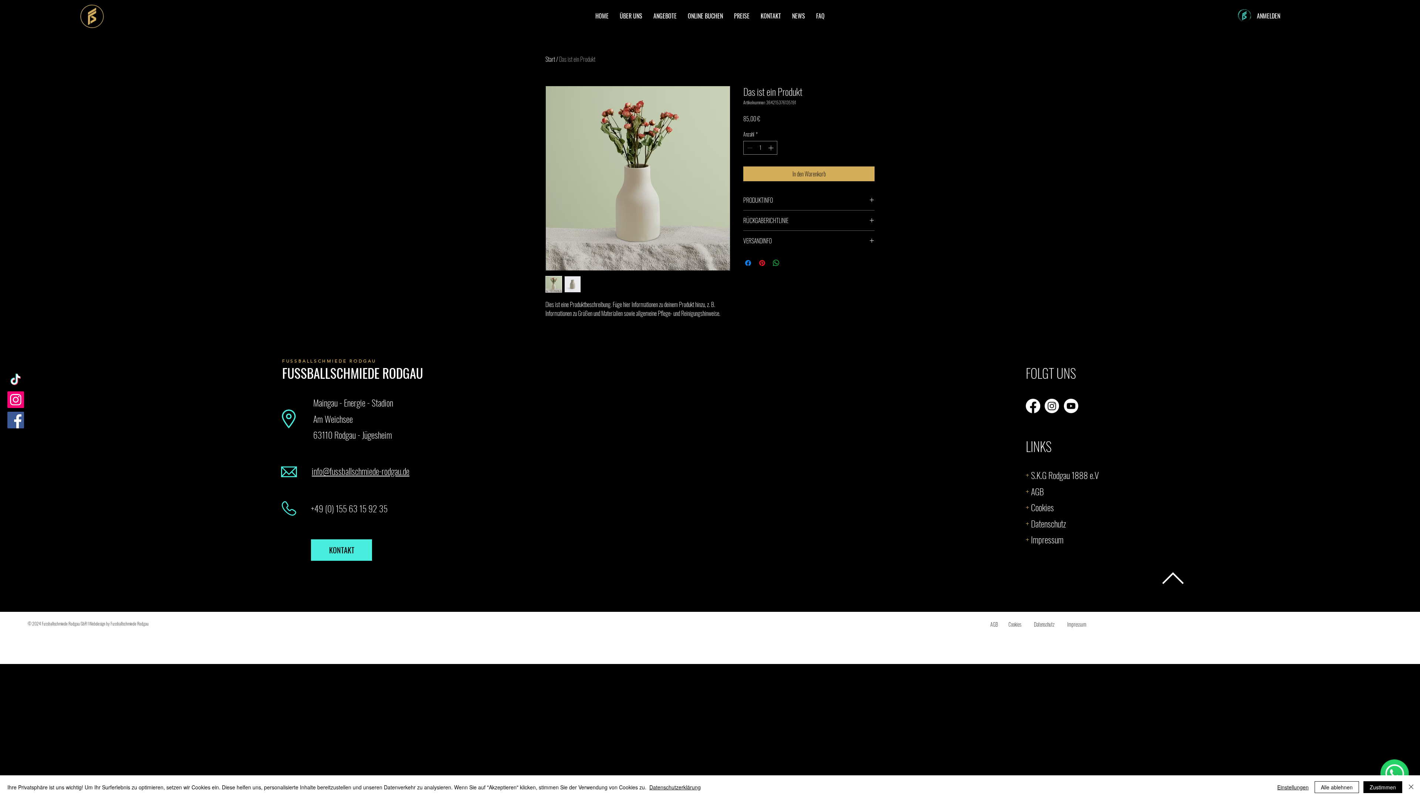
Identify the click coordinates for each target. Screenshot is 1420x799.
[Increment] (771, 147)
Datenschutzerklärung (675, 787)
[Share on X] (790, 263)
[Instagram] (15, 399)
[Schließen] (1411, 787)
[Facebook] (15, 420)
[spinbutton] (760, 147)
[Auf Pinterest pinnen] (762, 263)
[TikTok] (15, 379)
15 (362, 508)
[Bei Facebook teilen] (748, 263)
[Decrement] (749, 147)
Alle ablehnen (1337, 787)
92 (371, 508)
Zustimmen (1383, 787)
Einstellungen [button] (1293, 787)
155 (341, 508)
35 (382, 508)
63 (352, 508)
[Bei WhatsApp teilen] (776, 263)
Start (550, 59)
